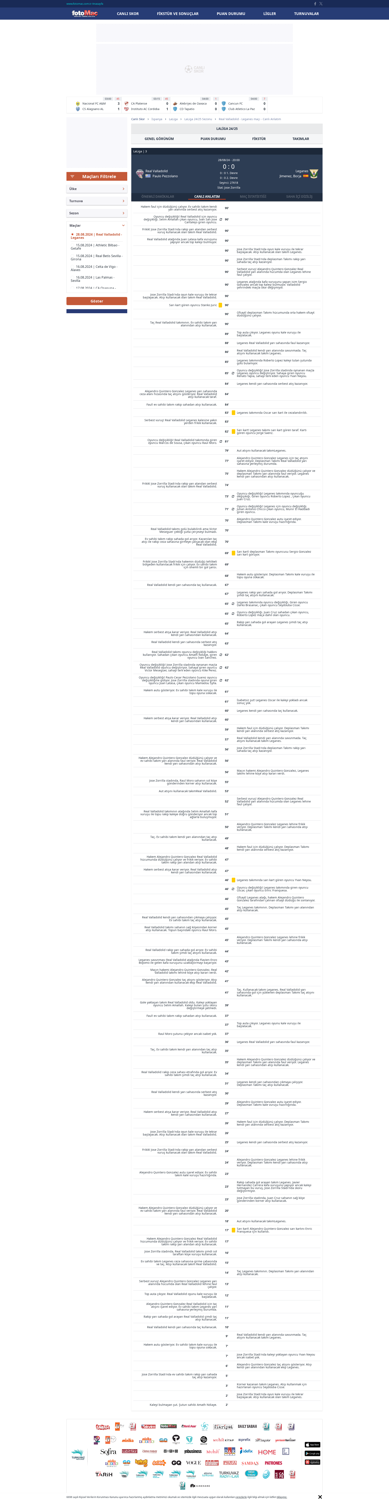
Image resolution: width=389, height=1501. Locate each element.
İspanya (157, 119)
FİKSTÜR (259, 139)
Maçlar (75, 225)
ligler (269, 13)
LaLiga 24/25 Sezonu (198, 119)
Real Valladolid (156, 171)
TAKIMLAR (301, 139)
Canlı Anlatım (207, 196)
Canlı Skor (85, 13)
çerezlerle (241, 1497)
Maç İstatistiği (253, 196)
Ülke (73, 189)
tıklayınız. (282, 1497)
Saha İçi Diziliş (299, 196)
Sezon (74, 213)
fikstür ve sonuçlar (178, 13)
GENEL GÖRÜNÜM (159, 139)
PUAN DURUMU (213, 139)
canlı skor (128, 13)
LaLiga (173, 119)
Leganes (302, 171)
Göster (97, 301)
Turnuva (76, 201)
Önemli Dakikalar (157, 196)
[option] (97, 105)
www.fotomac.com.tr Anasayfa (84, 3)
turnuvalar (306, 13)
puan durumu (231, 13)
